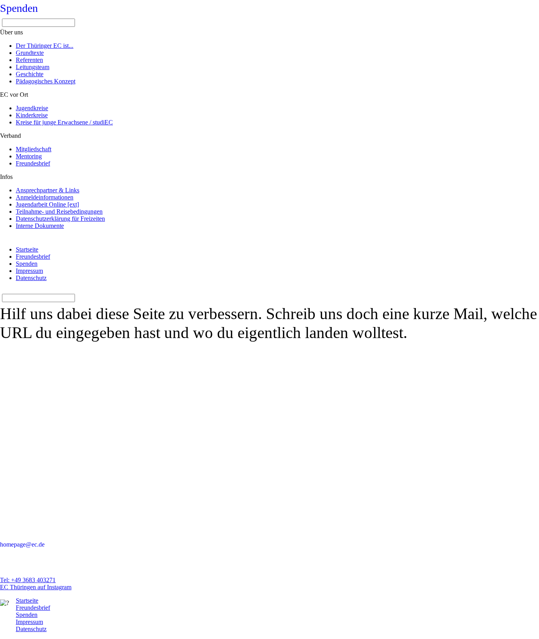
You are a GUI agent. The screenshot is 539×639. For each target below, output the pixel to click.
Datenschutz (31, 277)
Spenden (19, 8)
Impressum (29, 270)
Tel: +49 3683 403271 (28, 580)
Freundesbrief (33, 256)
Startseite (27, 249)
